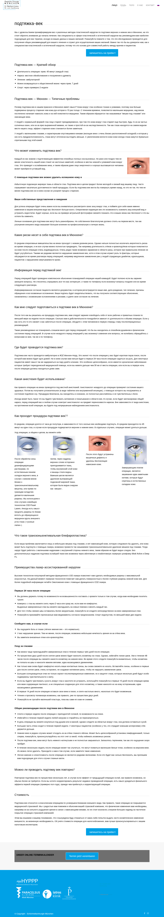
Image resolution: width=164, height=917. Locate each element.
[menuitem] (114, 5)
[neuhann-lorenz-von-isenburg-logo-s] (11, 5)
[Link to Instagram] (147, 913)
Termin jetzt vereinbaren (82, 856)
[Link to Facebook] (144, 913)
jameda (110, 894)
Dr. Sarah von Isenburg (105, 885)
